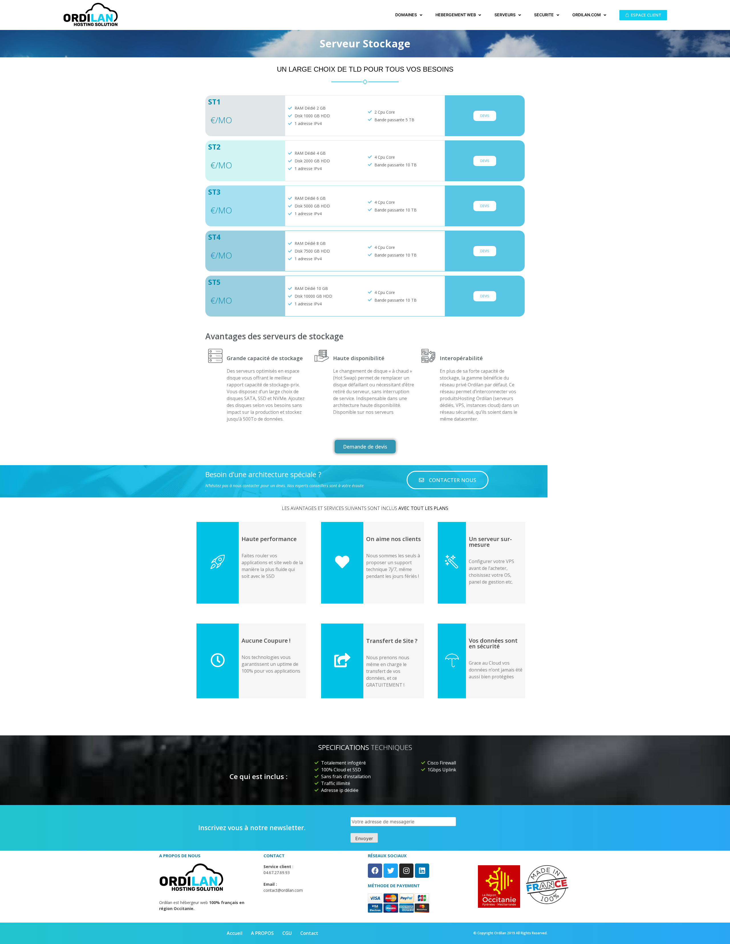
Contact (309, 933)
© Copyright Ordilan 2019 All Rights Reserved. (510, 933)
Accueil (234, 933)
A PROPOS (262, 933)
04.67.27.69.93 (276, 872)
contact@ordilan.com (283, 890)
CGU (287, 933)
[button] (643, 15)
